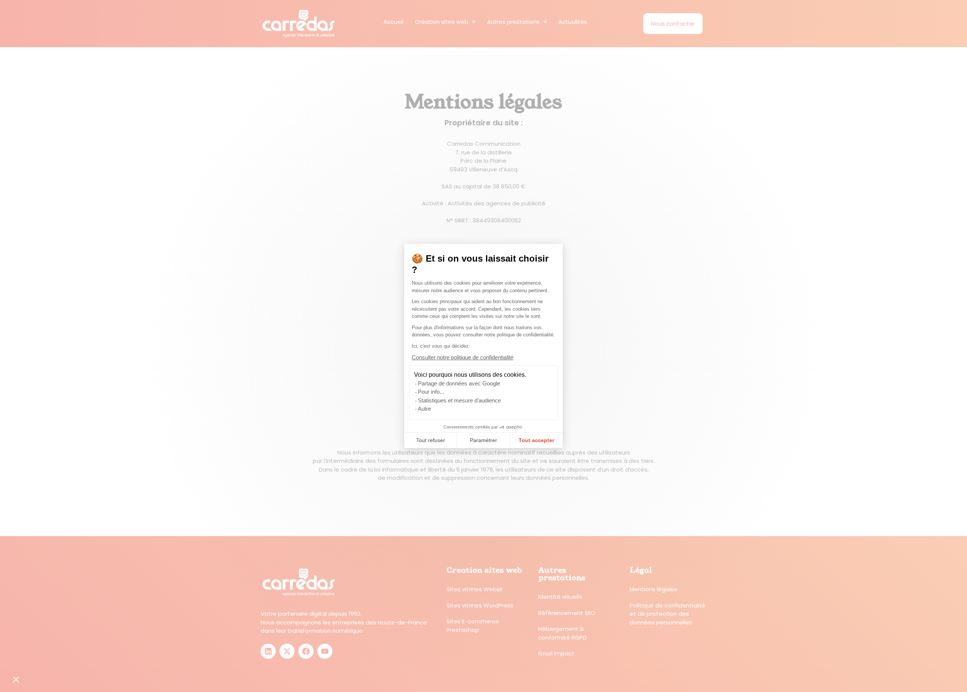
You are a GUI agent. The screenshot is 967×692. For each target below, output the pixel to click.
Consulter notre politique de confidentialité (462, 357)
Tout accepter (536, 440)
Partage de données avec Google (459, 383)
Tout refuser (430, 440)
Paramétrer (483, 440)
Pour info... (431, 391)
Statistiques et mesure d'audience (459, 400)
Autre (424, 408)
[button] (16, 679)
